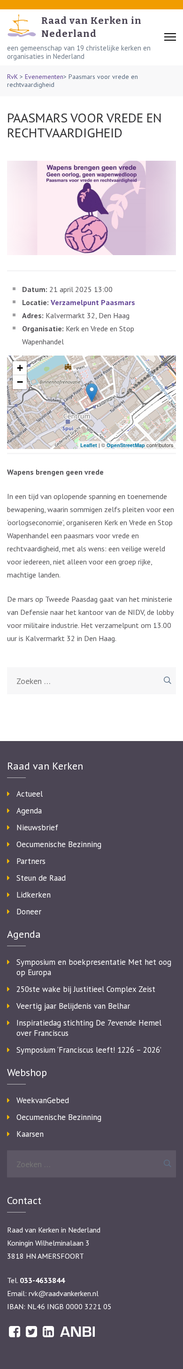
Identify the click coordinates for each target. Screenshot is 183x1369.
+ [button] (20, 368)
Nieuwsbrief (37, 827)
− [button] (20, 382)
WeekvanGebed (42, 1100)
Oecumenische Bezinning (58, 844)
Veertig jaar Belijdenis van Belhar (73, 1006)
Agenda (29, 811)
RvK (12, 76)
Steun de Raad (41, 878)
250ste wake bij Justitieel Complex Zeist (85, 989)
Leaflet (88, 445)
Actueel (29, 794)
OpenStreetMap (126, 445)
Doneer (28, 911)
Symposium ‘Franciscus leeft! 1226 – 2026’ (88, 1050)
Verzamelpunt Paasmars (93, 302)
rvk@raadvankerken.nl (64, 1293)
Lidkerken (33, 895)
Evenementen (44, 76)
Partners (31, 861)
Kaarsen (30, 1134)
